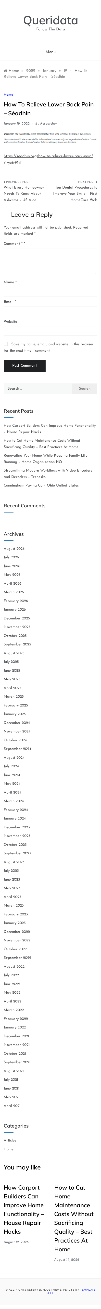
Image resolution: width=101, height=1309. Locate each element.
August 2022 (14, 967)
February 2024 (16, 810)
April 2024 (12, 793)
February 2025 (16, 705)
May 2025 (12, 679)
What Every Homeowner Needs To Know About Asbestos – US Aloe (24, 194)
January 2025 (15, 714)
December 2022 (17, 932)
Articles (10, 1140)
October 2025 (15, 636)
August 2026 (14, 549)
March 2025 (14, 697)
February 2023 (16, 914)
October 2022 (15, 949)
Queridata (50, 20)
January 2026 (15, 610)
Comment (13, 244)
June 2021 (11, 1089)
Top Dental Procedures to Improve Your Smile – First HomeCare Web (75, 194)
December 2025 (17, 618)
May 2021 (12, 1097)
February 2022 (16, 1019)
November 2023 (17, 836)
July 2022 (11, 975)
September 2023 (17, 853)
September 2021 (17, 1062)
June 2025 (12, 671)
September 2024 (17, 749)
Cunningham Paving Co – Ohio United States (41, 486)
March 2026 (14, 592)
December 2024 (17, 723)
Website (10, 322)
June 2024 (12, 775)
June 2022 (12, 984)
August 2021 (14, 1071)
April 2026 (12, 584)
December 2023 (17, 827)
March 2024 (14, 801)
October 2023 (15, 845)
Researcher (48, 124)
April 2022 (12, 1001)
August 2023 (14, 862)
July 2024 (11, 766)
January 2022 (15, 1027)
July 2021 (11, 1080)
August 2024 (14, 758)
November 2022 (17, 940)
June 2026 (12, 566)
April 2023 (12, 897)
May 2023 (12, 888)
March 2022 (14, 1010)
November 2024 (17, 731)
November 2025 (17, 627)
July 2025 (11, 662)
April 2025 (12, 688)
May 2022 (12, 993)
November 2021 (17, 1045)
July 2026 (11, 557)
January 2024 (15, 819)
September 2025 (17, 644)
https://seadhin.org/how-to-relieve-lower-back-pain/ (48, 156)
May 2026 (12, 575)
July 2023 (11, 871)
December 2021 (16, 1036)
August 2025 (14, 653)
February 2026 (16, 601)
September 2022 (17, 958)
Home (8, 95)
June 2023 (12, 880)
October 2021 (15, 1054)
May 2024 (12, 784)
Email (10, 302)
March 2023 (14, 906)
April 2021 (12, 1106)
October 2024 (15, 740)
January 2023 (15, 923)
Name (10, 282)
